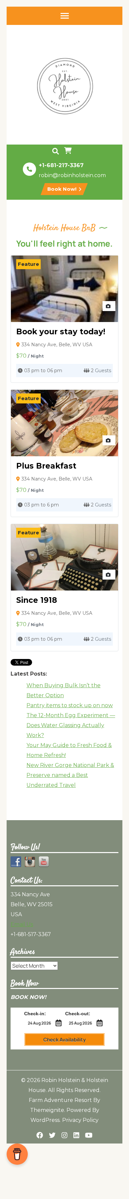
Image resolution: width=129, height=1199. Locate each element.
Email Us (22, 924)
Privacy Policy (80, 1120)
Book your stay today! (60, 331)
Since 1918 (36, 600)
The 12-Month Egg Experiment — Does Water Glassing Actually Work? (70, 725)
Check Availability (64, 1039)
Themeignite (47, 1110)
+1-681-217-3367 (61, 165)
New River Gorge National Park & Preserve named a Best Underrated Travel (70, 775)
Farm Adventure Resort (60, 1100)
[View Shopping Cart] (68, 151)
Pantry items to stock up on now (69, 705)
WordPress (45, 1120)
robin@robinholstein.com (72, 175)
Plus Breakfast (46, 466)
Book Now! (62, 189)
